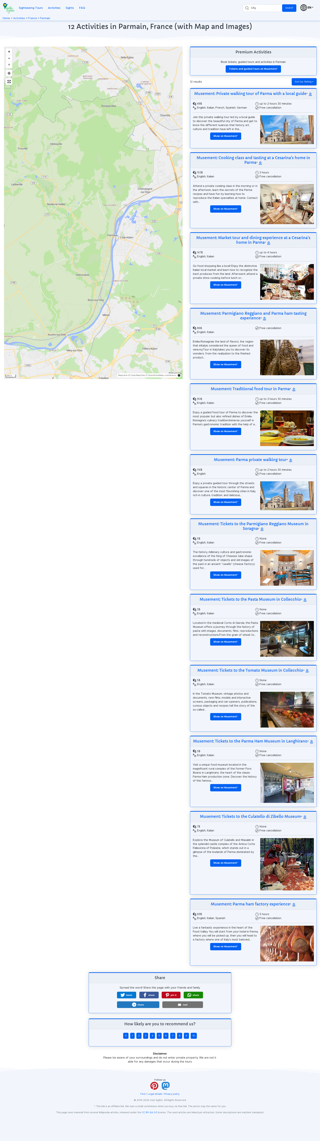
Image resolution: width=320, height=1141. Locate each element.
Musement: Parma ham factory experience (250, 904)
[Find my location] (9, 73)
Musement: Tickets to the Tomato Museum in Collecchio (250, 670)
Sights (70, 8)
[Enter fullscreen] (9, 81)
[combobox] (262, 8)
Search (289, 8)
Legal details (155, 1094)
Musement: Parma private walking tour (250, 459)
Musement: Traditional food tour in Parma (250, 389)
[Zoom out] (9, 58)
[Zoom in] (9, 51)
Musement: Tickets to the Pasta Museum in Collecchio (250, 599)
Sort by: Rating (303, 82)
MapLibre (123, 375)
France (32, 18)
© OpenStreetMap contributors (161, 375)
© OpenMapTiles (137, 375)
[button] (126, 995)
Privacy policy (172, 1094)
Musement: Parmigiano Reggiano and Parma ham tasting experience (253, 315)
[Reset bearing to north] (9, 65)
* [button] (225, 136)
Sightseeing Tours (31, 8)
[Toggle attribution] (179, 375)
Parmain (45, 18)
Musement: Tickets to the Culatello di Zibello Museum (250, 816)
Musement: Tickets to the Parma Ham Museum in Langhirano (250, 741)
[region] (93, 213)
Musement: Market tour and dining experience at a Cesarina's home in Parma (253, 240)
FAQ (82, 8)
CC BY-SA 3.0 (149, 1112)
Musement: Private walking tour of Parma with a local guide (250, 93)
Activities (54, 8)
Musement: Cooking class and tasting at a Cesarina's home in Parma (253, 160)
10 (193, 1036)
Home (6, 18)
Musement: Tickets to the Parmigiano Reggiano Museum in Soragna (253, 526)
